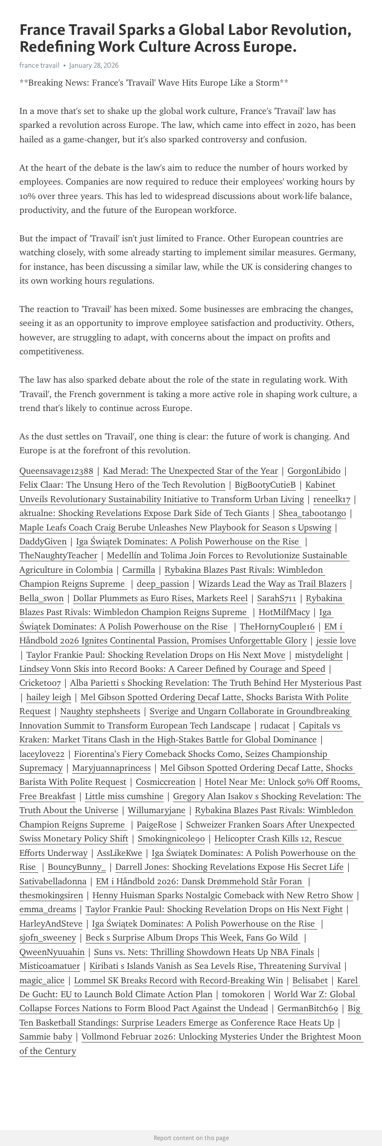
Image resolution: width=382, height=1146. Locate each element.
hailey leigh (48, 697)
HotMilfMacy (284, 612)
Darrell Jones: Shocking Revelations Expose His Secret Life (229, 866)
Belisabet (310, 980)
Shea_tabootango (312, 513)
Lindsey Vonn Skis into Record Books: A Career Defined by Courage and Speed (172, 668)
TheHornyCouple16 (277, 626)
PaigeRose (157, 824)
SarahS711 (276, 598)
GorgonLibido (314, 470)
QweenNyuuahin (52, 951)
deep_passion (163, 583)
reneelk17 (331, 499)
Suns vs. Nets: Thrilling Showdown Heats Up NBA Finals (204, 951)
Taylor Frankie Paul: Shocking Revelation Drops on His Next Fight (214, 909)
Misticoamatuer (49, 965)
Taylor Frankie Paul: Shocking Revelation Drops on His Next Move (156, 654)
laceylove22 (42, 753)
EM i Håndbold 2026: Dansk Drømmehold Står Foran (200, 881)
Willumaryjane (157, 810)
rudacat (274, 725)
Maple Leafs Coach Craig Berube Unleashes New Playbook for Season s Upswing (175, 527)
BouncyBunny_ (77, 866)
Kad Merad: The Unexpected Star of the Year (190, 470)
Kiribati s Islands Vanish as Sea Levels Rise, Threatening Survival (215, 965)
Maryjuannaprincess (111, 767)
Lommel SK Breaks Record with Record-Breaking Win (178, 980)
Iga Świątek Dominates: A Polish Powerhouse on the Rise (188, 541)
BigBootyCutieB (265, 484)
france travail (39, 65)
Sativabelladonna (53, 881)
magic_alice (42, 980)
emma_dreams (47, 909)
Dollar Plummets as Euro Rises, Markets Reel (160, 598)
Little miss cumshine (124, 796)
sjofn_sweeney (47, 937)
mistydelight (319, 654)
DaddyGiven (43, 541)
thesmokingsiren (51, 895)
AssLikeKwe (119, 852)
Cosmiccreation (165, 781)
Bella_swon (41, 598)
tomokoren (243, 994)
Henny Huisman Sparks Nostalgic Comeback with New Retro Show (223, 895)
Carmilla (138, 569)
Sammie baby (45, 1036)
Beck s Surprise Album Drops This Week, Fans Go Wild (193, 937)
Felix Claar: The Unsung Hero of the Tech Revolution (122, 484)
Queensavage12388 (56, 470)
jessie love (336, 640)
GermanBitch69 (308, 1008)
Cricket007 (40, 682)
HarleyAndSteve (51, 923)
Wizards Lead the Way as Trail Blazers (272, 583)
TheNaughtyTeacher (58, 555)
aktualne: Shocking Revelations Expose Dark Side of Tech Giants (144, 513)
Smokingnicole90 (171, 838)
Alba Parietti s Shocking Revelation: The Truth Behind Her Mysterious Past (216, 682)
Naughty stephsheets (100, 711)
